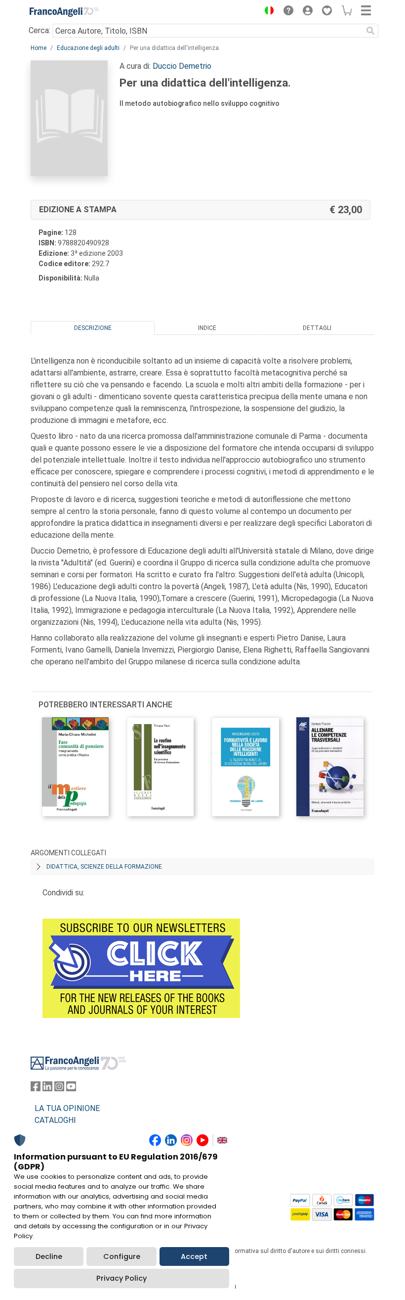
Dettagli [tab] (317, 328)
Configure (121, 1256)
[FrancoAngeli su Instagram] (59, 1088)
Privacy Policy (121, 1278)
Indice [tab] (207, 328)
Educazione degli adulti (88, 48)
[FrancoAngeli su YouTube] (71, 1088)
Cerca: (39, 30)
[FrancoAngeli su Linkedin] (47, 1088)
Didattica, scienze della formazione (104, 866)
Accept (194, 1256)
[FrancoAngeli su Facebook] (35, 1088)
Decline (49, 1256)
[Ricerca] (370, 31)
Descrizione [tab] (93, 328)
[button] (267, 12)
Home (38, 48)
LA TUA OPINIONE (67, 1108)
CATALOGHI (55, 1120)
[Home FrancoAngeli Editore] (64, 12)
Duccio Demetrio (182, 66)
